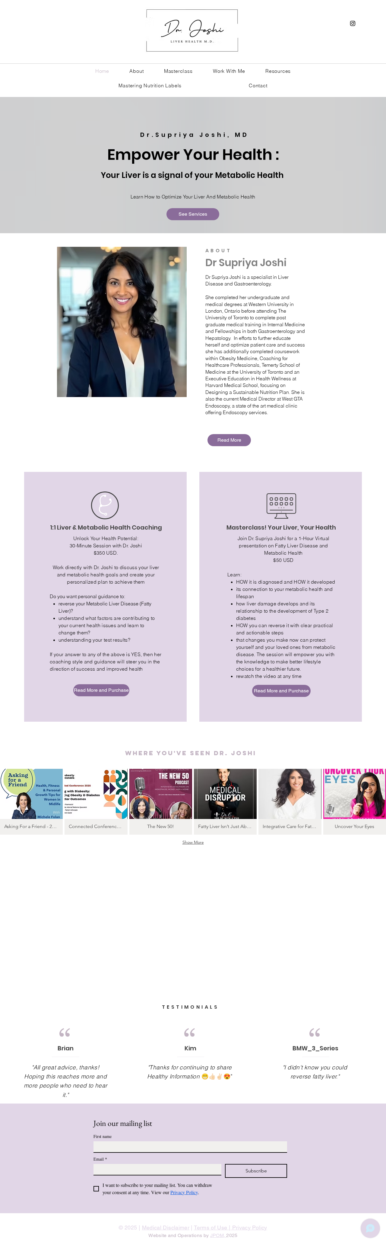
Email (100, 1159)
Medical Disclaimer (165, 1227)
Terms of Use (211, 1227)
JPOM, (218, 1235)
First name (102, 1136)
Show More (193, 842)
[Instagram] (352, 23)
